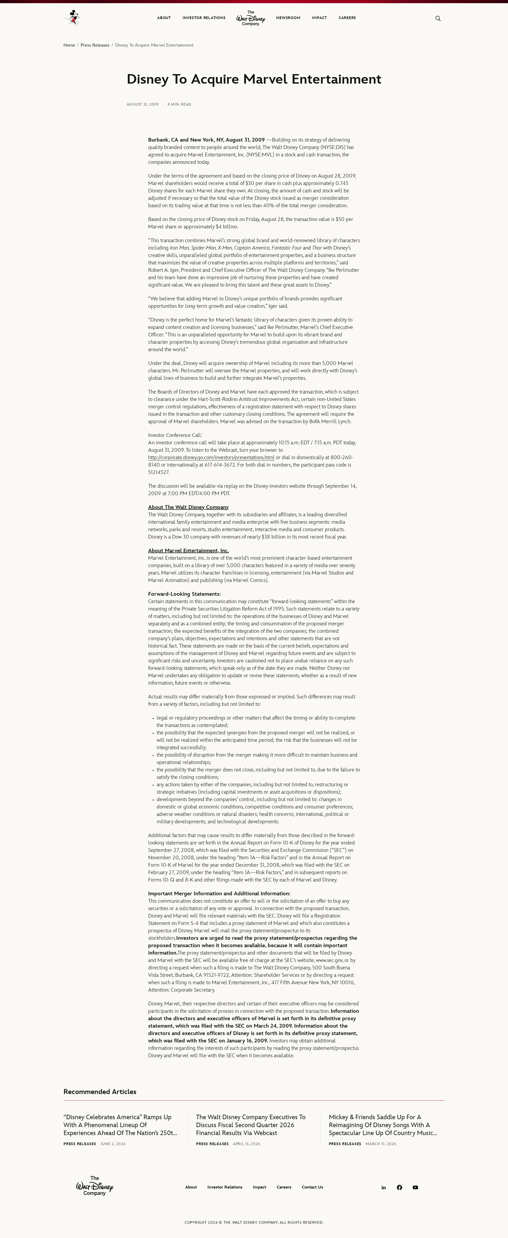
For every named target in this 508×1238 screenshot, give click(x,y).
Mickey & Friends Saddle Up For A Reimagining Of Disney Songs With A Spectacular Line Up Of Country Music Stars (381, 1125)
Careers (347, 18)
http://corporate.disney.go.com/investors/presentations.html (211, 457)
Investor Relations (204, 18)
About (164, 18)
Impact (319, 18)
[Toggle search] (438, 18)
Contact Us (312, 1187)
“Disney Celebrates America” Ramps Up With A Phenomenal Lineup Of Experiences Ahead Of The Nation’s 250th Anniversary (120, 1125)
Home (69, 45)
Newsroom (288, 18)
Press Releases (95, 45)
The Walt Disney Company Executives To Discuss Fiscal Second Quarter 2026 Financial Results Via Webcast (251, 1125)
